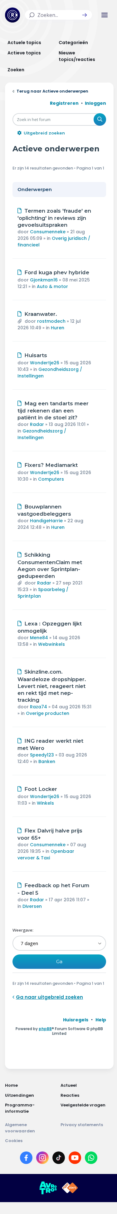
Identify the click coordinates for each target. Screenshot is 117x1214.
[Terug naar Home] (12, 15)
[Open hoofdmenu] (104, 15)
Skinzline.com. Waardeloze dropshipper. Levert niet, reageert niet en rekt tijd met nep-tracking (51, 686)
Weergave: (22, 930)
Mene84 (39, 638)
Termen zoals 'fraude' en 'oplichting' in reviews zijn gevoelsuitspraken (54, 218)
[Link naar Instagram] (42, 1158)
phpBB (45, 1028)
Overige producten (47, 713)
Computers (51, 479)
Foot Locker (40, 789)
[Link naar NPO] (70, 1188)
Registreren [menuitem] (64, 103)
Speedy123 (42, 755)
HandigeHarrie (46, 521)
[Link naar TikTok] (58, 1158)
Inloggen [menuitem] (95, 103)
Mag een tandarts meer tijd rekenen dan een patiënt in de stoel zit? (53, 410)
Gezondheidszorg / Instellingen (41, 434)
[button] (84, 15)
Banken (46, 761)
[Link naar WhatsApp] (91, 1158)
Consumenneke (48, 232)
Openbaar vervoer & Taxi (45, 854)
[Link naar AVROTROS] (48, 1188)
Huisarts (35, 355)
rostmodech (51, 321)
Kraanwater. (40, 314)
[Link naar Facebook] (26, 1158)
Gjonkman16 (44, 280)
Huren (57, 328)
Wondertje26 (44, 363)
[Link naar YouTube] (75, 1158)
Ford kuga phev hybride (56, 272)
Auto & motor (52, 286)
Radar (37, 424)
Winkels (45, 803)
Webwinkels (51, 644)
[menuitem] (75, 1020)
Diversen (32, 906)
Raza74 (38, 707)
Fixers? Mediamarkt (51, 465)
